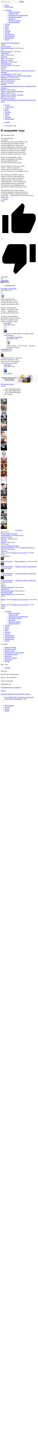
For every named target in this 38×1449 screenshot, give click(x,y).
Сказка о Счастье (6, 537)
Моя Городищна (6, 63)
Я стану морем (6, 46)
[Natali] (4, 522)
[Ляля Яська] (4, 417)
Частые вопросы (6, 43)
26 (14, 89)
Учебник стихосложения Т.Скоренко (13, 100)
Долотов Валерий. (7, 566)
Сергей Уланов (6, 65)
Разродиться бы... (20, 561)
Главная (7, 122)
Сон (2, 50)
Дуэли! (3, 386)
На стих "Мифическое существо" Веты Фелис (16, 76)
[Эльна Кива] (4, 437)
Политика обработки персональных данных (15, 694)
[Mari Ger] (4, 430)
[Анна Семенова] (4, 411)
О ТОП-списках (19, 530)
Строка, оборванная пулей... (10, 546)
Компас (3, 585)
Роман (3, 599)
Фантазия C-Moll (6, 592)
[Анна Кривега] (4, 443)
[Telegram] (8, 282)
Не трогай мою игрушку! (9, 533)
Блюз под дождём (6, 60)
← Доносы (4, 199)
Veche (3, 55)
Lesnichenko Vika (6, 349)
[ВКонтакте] (2, 282)
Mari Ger (3, 539)
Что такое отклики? (7, 83)
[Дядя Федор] (4, 509)
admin (3, 89)
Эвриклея (4, 551)
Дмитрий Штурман (7, 587)
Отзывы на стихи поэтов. (19, 553)
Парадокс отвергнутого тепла (11, 79)
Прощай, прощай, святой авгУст (26, 566)
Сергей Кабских (6, 74)
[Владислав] (4, 515)
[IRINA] (4, 496)
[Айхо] (4, 476)
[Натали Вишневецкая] (4, 469)
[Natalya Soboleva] (4, 404)
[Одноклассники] (4, 282)
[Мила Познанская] (4, 482)
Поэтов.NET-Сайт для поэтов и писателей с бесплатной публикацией (19, 698)
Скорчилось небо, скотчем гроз (25, 573)
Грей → (3, 200)
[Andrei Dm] (4, 450)
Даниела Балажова (7, 48)
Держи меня (5, 53)
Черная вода (5, 589)
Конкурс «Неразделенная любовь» (12, 91)
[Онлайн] (2, 559)
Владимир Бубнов (7, 547)
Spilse (2, 58)
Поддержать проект (7, 384)
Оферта (3, 690)
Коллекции (15, 43)
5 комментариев (10, 285)
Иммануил (4, 62)
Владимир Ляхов (6, 51)
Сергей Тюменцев (7, 573)
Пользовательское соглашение (11, 687)
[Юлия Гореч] (4, 528)
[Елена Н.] (4, 463)
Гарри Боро (4, 280)
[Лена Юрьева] (4, 456)
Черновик (4, 57)
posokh (3, 542)
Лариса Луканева (6, 561)
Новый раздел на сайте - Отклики (12, 95)
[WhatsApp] (6, 282)
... (1, 598)
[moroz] (4, 502)
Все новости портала (8, 98)
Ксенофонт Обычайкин (8, 288)
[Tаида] (4, 424)
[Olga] (4, 489)
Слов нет (4, 540)
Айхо (2, 81)
